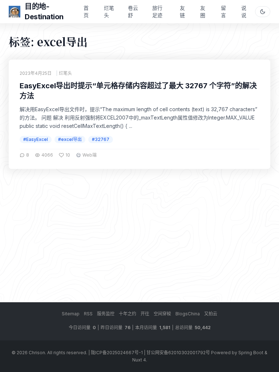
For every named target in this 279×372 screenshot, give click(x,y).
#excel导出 (70, 139)
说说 (243, 11)
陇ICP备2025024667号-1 (117, 352)
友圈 (202, 11)
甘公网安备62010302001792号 (178, 352)
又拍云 (210, 313)
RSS (88, 313)
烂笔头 (109, 11)
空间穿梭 (162, 313)
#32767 (100, 139)
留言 (223, 11)
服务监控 (105, 313)
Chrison (37, 352)
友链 (182, 11)
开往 (145, 313)
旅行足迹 (157, 11)
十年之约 (127, 313)
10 (67, 155)
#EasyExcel (35, 139)
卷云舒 (133, 11)
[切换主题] (262, 11)
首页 (86, 11)
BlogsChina (187, 313)
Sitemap (71, 313)
